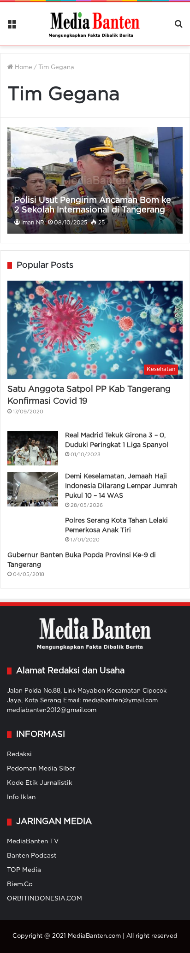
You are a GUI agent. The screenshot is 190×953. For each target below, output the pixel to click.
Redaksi (19, 754)
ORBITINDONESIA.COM (44, 898)
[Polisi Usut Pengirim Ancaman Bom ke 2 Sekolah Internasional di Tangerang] (94, 180)
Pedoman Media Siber (41, 768)
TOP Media (24, 870)
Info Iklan (21, 797)
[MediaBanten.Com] (95, 24)
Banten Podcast (32, 856)
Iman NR (32, 222)
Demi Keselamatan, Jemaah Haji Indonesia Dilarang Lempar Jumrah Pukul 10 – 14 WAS (121, 486)
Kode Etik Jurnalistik (39, 783)
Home (22, 67)
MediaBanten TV (33, 841)
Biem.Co (20, 884)
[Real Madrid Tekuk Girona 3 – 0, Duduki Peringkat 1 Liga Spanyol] (32, 448)
